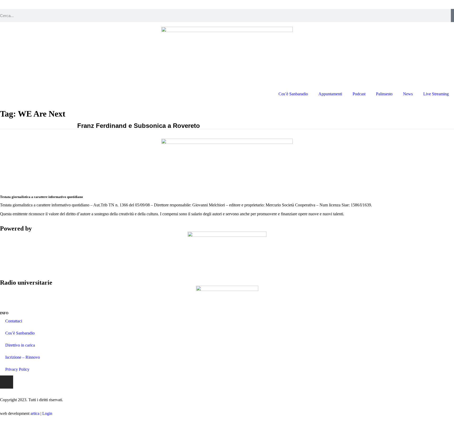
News (408, 94)
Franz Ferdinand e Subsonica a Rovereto (138, 125)
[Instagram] (6, 382)
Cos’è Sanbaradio (293, 94)
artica (34, 413)
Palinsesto (384, 94)
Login (47, 413)
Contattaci (13, 321)
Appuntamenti (330, 94)
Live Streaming (436, 94)
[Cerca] (452, 15)
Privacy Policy (17, 369)
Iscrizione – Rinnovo (22, 357)
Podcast (359, 94)
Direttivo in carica (20, 345)
